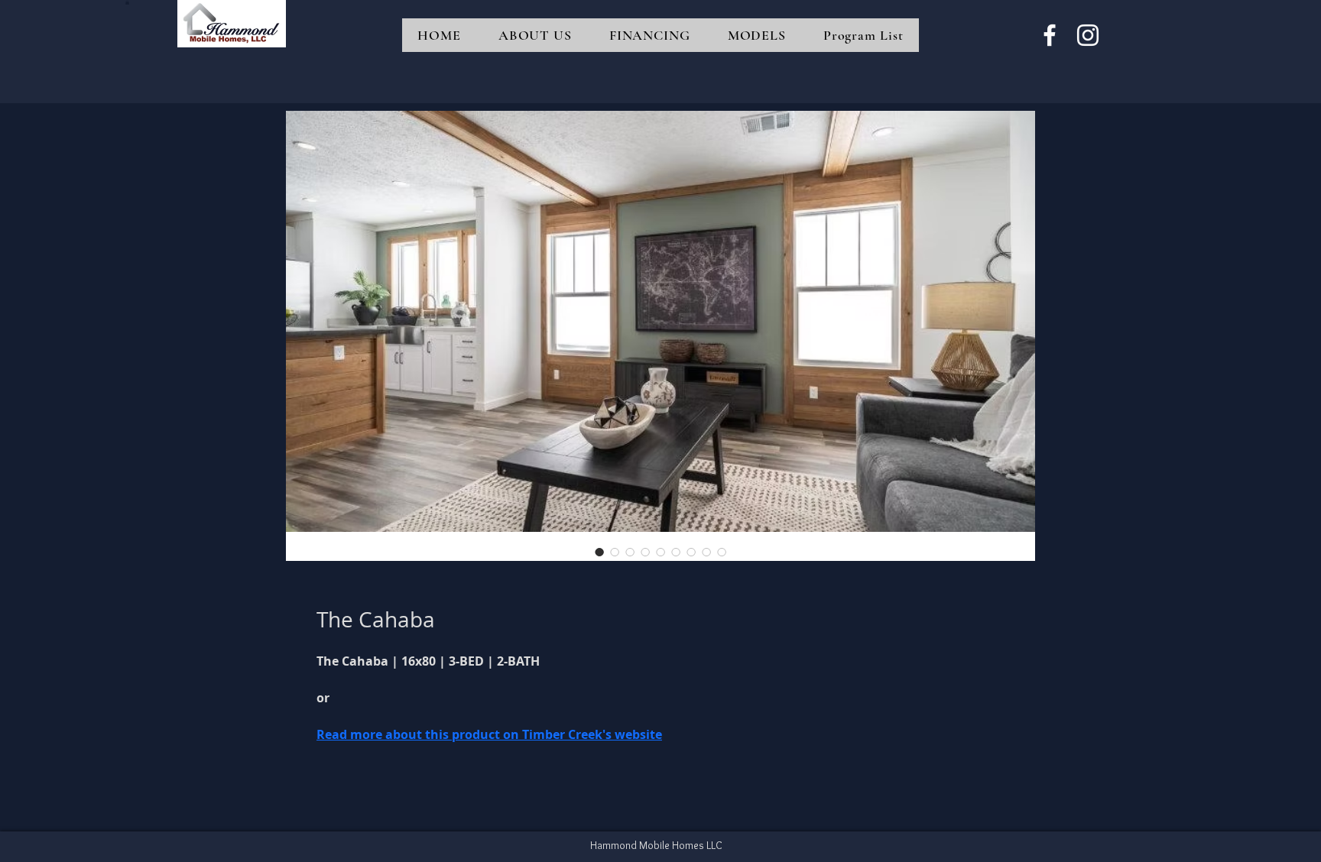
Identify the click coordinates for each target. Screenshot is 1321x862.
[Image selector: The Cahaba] (599, 551)
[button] (127, 2)
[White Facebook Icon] (1049, 35)
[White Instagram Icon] (1087, 35)
